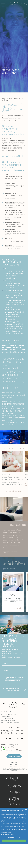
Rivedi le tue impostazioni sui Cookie (14, 768)
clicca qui (11, 832)
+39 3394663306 (16, 730)
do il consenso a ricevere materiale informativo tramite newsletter (14, 679)
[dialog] (14, 826)
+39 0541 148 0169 (12, 728)
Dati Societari (14, 766)
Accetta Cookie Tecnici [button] (14, 837)
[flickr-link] (18, 739)
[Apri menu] (3, 4)
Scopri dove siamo (14, 756)
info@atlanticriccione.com (12, 733)
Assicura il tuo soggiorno (11, 750)
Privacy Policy (14, 762)
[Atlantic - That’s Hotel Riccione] (13, 3)
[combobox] (26, 809)
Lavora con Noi (7, 747)
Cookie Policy (14, 764)
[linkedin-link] (22, 739)
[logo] (14, 705)
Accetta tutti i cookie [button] (14, 841)
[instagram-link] (14, 739)
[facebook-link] (6, 739)
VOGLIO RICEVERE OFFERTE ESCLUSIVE (15, 678)
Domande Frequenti (9, 744)
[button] (14, 834)
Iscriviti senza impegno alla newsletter (11, 689)
